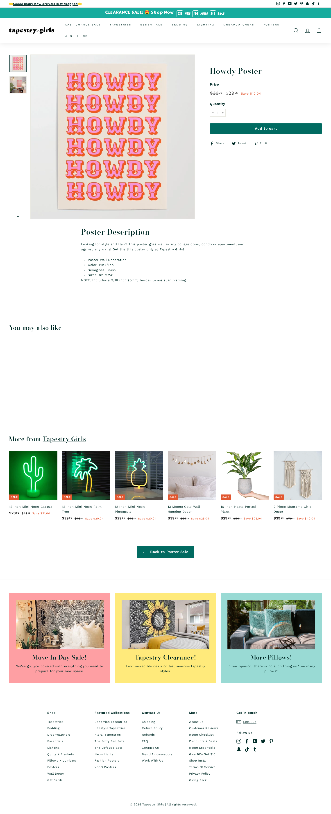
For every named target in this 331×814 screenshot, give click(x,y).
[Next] (18, 215)
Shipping (148, 721)
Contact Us (150, 747)
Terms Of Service (202, 767)
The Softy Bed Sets (110, 741)
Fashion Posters (107, 760)
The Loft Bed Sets (109, 747)
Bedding (180, 24)
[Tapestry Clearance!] (165, 624)
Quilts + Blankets (60, 754)
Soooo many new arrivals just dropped (45, 4)
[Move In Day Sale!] (60, 624)
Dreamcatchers (238, 24)
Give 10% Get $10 (202, 754)
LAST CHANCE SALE (83, 24)
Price (214, 84)
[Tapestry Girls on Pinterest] (271, 741)
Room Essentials (202, 747)
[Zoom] (113, 137)
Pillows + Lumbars (61, 760)
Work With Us (152, 760)
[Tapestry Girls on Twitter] (263, 741)
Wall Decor (55, 773)
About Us (196, 721)
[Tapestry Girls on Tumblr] (255, 749)
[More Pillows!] (271, 624)
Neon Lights (104, 754)
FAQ (145, 741)
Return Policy (152, 728)
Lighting (205, 24)
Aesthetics (76, 36)
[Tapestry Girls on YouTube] (255, 741)
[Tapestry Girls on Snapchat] (238, 749)
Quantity (217, 104)
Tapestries (120, 24)
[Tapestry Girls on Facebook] (247, 741)
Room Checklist (201, 734)
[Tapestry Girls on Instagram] (238, 741)
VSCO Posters (105, 767)
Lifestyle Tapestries (110, 728)
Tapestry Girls (64, 439)
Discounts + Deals (203, 741)
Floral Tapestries (108, 734)
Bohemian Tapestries (111, 721)
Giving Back (198, 780)
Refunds (148, 734)
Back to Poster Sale (168, 552)
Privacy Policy (200, 773)
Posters (271, 24)
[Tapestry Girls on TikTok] (247, 749)
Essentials (151, 24)
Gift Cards (55, 780)
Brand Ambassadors (157, 754)
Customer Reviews (203, 728)
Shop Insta (197, 760)
